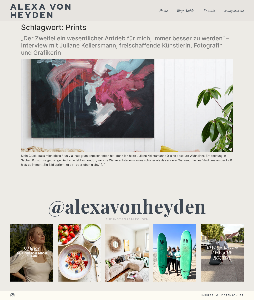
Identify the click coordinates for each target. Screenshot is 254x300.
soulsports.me (234, 11)
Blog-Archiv (185, 11)
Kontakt (209, 11)
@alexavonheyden (127, 205)
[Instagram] (12, 295)
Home (163, 11)
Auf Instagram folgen (127, 219)
